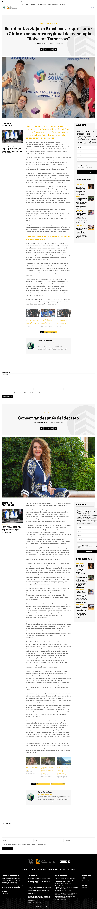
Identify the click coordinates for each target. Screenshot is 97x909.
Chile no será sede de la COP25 (72, 363)
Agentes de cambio (59, 883)
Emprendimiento (80, 184)
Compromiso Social (51, 23)
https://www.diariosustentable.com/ (46, 343)
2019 (41, 23)
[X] (92, 1)
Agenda (78, 196)
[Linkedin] (55, 49)
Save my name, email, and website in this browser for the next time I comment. (25, 393)
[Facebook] (89, 1)
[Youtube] (94, 1)
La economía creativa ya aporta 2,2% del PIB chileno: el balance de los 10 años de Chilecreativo (81, 190)
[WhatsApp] (52, 49)
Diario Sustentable (42, 43)
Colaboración (5, 144)
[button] (23, 12)
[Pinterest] (48, 49)
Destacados (31, 885)
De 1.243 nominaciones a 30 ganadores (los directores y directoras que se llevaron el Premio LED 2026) (66, 887)
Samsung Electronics (50, 332)
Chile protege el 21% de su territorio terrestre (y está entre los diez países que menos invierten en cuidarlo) (66, 880)
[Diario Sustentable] (31, 346)
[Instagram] (91, 1)
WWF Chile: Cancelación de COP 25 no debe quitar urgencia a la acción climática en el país (24, 364)
